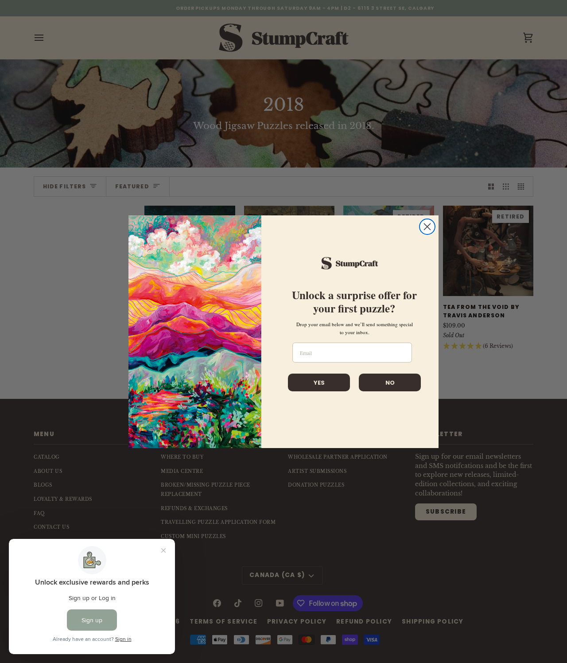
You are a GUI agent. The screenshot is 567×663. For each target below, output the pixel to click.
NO (390, 382)
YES (319, 382)
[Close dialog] (427, 226)
